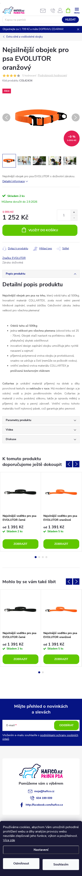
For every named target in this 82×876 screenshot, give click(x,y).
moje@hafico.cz (44, 791)
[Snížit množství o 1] (74, 218)
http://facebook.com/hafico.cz (44, 805)
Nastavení (41, 850)
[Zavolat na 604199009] (52, 10)
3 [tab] (43, 557)
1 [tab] (36, 557)
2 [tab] (39, 557)
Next (76, 464)
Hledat (70, 19)
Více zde (9, 840)
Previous (69, 464)
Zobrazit (20, 544)
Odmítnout (21, 863)
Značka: (14, 258)
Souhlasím (60, 864)
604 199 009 (44, 798)
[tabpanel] (20, 511)
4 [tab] (46, 557)
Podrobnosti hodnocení (52, 75)
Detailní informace (13, 181)
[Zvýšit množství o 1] (74, 212)
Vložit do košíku (43, 230)
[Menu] (76, 10)
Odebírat (66, 725)
